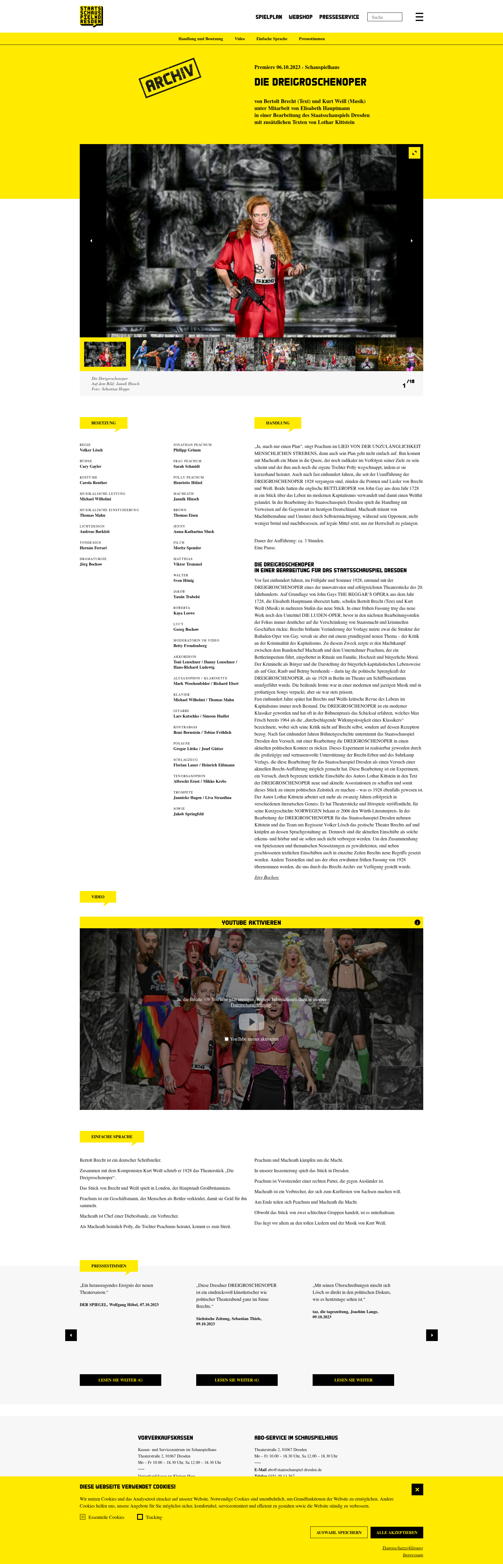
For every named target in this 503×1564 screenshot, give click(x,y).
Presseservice (339, 16)
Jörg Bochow (91, 564)
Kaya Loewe (184, 613)
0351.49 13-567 (281, 1476)
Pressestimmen (312, 39)
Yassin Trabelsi (186, 597)
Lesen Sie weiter (353, 1380)
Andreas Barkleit (95, 531)
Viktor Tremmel (187, 564)
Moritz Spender (187, 548)
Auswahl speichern (339, 1532)
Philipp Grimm (187, 450)
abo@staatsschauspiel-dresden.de (295, 1469)
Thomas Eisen (185, 515)
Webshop (301, 16)
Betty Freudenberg (190, 645)
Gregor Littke (185, 748)
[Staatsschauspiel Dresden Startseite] (91, 17)
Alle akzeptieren (396, 1532)
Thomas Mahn (92, 515)
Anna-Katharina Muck (193, 531)
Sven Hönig (183, 580)
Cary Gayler (90, 466)
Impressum (413, 1554)
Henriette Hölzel (187, 482)
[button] (419, 17)
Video (240, 39)
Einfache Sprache (271, 39)
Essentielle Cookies (106, 1517)
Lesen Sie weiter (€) (120, 1380)
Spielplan (269, 16)
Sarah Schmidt (186, 466)
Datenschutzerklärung (402, 1547)
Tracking (154, 1517)
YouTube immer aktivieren (254, 1039)
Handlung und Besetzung (200, 39)
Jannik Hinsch (186, 499)
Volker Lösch (91, 450)
